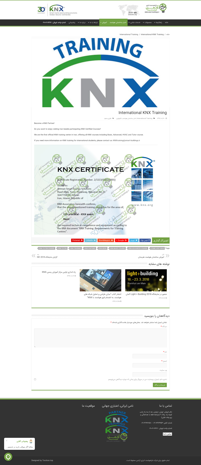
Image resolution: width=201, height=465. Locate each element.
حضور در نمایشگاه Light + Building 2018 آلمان (146, 294)
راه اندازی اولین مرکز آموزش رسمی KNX (59, 272)
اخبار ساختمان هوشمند (118, 22)
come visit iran (157, 248)
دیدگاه (164, 326)
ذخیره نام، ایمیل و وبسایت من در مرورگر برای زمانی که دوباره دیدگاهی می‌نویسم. (137, 379)
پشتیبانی (72, 22)
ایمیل (164, 361)
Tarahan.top (47, 460)
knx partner (90, 248)
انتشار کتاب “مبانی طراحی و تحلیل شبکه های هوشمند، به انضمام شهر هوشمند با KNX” (102, 296)
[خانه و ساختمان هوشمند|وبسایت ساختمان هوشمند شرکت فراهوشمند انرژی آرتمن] (156, 8)
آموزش (104, 22)
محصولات (148, 22)
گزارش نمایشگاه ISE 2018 (47, 256)
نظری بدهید (107, 118)
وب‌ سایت (163, 370)
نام (165, 352)
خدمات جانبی (135, 22)
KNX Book (103, 248)
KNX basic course (117, 248)
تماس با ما (167, 434)
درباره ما (82, 22)
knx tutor (62, 248)
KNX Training (75, 248)
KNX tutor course (46, 248)
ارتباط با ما (94, 22)
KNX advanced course (138, 248)
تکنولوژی (119, 118)
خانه (166, 22)
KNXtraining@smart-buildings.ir (126, 140)
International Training (129, 34)
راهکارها (159, 22)
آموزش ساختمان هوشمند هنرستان (151, 256)
